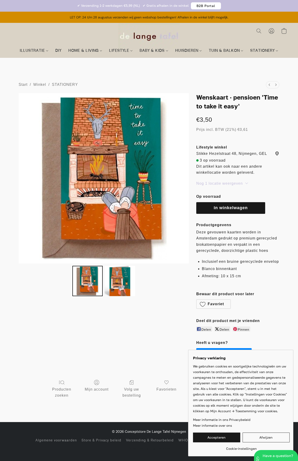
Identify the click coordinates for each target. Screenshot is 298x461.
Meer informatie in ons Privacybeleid (222, 420)
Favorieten (166, 389)
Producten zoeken (61, 392)
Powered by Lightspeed (149, 448)
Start (23, 85)
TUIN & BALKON (225, 51)
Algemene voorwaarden (56, 440)
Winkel (39, 85)
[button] (206, 5)
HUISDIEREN (187, 51)
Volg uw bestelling (131, 392)
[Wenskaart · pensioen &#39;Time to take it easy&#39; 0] (87, 281)
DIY (58, 51)
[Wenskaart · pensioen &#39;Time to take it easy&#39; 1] (120, 281)
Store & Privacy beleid (101, 440)
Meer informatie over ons (212, 425)
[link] (241, 446)
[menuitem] (269, 84)
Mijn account (96, 389)
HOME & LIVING (84, 51)
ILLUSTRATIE (33, 51)
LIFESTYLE (119, 51)
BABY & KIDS (153, 51)
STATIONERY (263, 51)
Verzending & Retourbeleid (150, 440)
